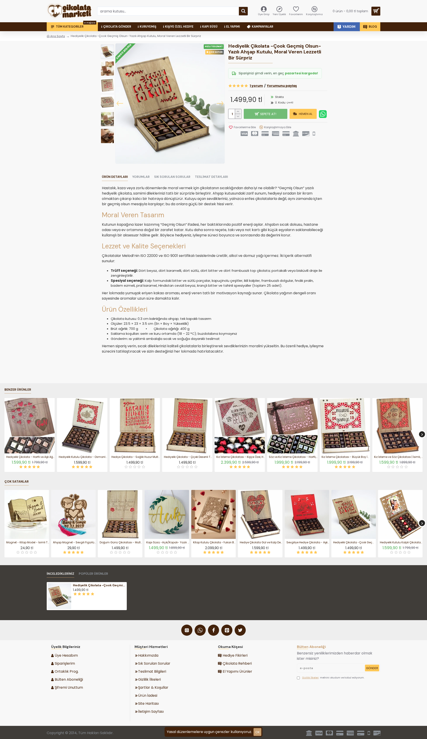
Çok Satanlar (16, 481)
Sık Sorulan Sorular (172, 177)
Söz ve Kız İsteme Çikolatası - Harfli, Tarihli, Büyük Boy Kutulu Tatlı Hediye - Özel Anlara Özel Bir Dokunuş (293, 457)
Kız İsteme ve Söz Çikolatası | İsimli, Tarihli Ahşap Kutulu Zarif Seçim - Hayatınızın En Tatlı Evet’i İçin (398, 457)
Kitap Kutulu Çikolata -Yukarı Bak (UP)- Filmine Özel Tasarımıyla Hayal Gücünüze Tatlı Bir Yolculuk (214, 542)
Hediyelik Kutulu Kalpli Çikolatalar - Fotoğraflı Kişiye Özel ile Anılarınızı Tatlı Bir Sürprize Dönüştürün (401, 542)
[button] (119, 103)
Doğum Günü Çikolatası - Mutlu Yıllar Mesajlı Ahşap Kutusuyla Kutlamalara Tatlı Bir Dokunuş (121, 542)
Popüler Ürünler (93, 574)
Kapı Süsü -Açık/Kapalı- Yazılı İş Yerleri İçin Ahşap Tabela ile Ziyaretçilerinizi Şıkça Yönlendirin (167, 542)
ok (257, 732)
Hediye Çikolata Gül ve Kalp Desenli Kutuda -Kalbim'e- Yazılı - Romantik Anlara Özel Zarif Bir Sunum (261, 542)
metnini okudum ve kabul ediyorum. (333, 677)
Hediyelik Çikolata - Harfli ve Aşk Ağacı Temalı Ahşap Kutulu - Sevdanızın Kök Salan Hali (30, 457)
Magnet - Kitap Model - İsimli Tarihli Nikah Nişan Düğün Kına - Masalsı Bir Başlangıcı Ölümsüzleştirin (27, 542)
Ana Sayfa (57, 36)
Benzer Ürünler (17, 390)
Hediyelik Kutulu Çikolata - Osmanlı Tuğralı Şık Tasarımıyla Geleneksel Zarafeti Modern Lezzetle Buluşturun (83, 457)
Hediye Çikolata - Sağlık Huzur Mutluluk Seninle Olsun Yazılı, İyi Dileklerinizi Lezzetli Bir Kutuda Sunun (135, 457)
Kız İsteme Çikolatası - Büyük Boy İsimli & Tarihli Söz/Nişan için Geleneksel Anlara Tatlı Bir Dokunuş (346, 457)
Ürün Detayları (115, 177)
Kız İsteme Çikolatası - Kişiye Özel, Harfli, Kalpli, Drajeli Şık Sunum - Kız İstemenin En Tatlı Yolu (240, 457)
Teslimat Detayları (211, 177)
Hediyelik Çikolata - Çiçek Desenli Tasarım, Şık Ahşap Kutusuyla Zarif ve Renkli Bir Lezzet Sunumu (188, 457)
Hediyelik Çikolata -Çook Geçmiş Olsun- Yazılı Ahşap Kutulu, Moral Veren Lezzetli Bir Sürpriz (354, 542)
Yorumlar (141, 177)
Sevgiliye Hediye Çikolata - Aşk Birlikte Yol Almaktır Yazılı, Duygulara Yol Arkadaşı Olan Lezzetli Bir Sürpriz (307, 542)
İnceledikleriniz (60, 574)
